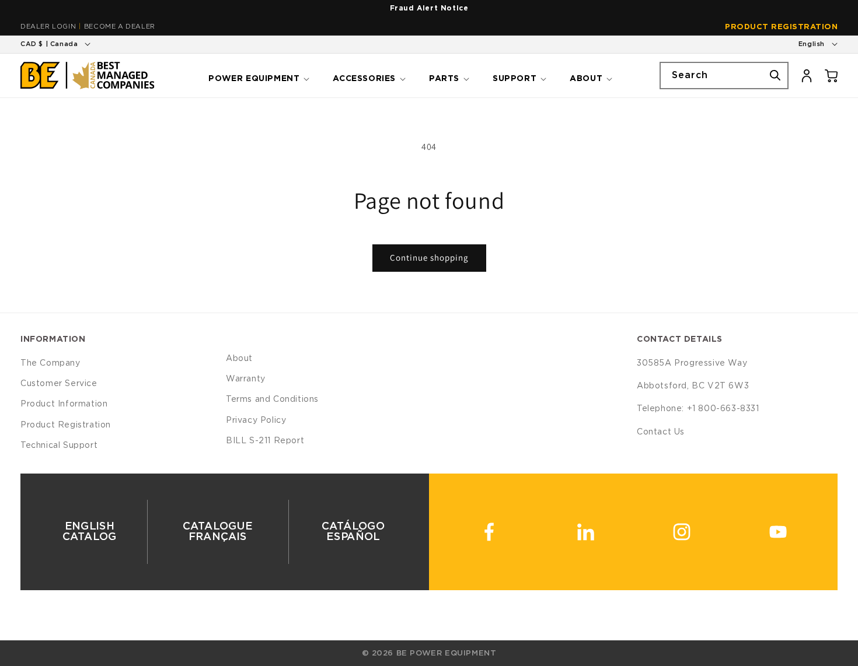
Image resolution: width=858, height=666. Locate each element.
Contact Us (661, 432)
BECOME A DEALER (119, 26)
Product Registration (781, 27)
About (239, 359)
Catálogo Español (353, 531)
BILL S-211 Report (265, 441)
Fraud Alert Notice (429, 8)
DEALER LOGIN (48, 26)
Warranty (246, 379)
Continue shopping (429, 257)
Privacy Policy (256, 420)
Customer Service (58, 384)
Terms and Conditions (272, 399)
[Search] (775, 75)
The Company (50, 363)
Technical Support (58, 445)
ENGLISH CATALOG (89, 531)
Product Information (63, 404)
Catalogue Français (218, 531)
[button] (257, 75)
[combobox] (724, 75)
